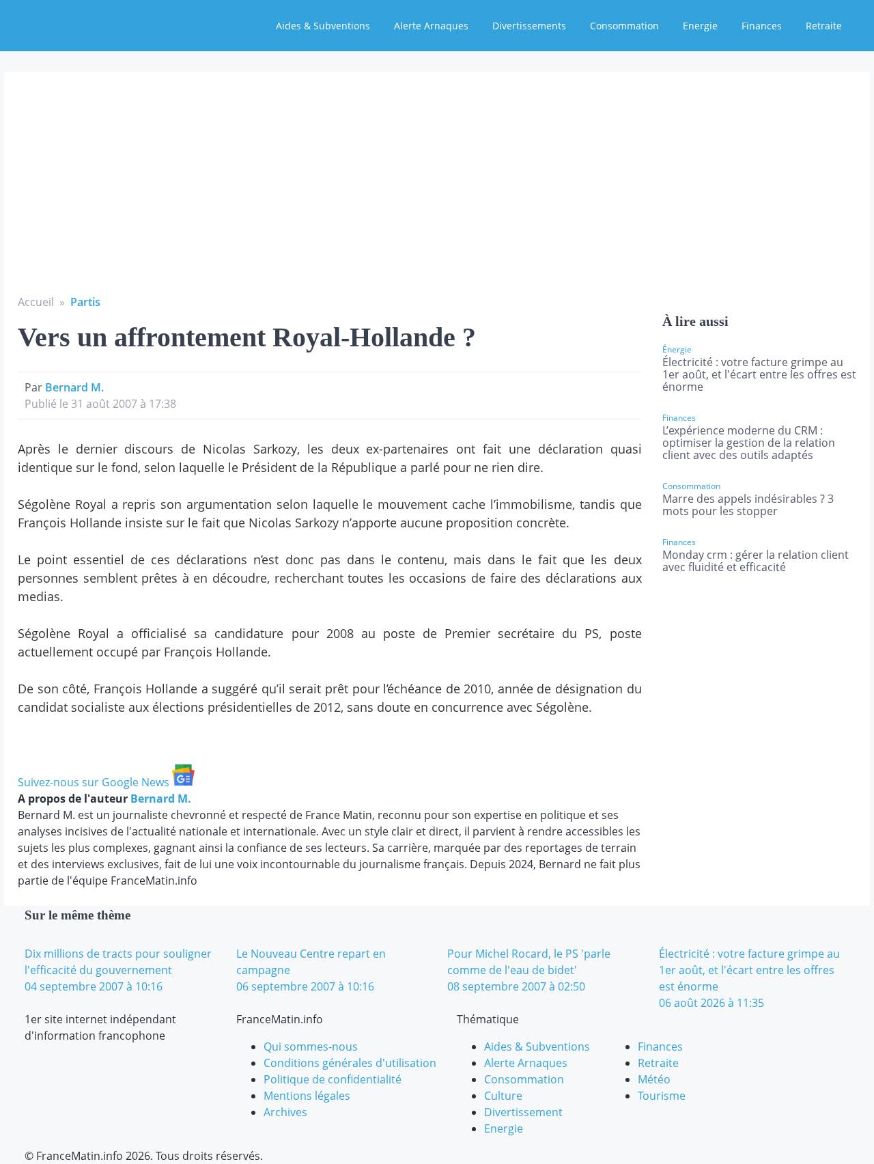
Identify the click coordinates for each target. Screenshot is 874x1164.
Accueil (36, 301)
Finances (762, 25)
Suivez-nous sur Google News (95, 782)
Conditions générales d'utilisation (350, 1062)
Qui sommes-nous (311, 1046)
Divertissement (523, 1112)
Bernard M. (74, 387)
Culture (503, 1095)
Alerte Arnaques (431, 25)
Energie (700, 25)
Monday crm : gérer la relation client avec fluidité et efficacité (755, 560)
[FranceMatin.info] (100, 24)
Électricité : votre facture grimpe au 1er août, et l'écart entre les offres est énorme (759, 374)
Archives (285, 1112)
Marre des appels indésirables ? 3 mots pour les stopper (748, 504)
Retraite (824, 25)
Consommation (624, 25)
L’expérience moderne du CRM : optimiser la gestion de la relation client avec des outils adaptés (748, 442)
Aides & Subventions (323, 25)
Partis (85, 301)
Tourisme (662, 1095)
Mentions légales (307, 1095)
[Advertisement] (437, 191)
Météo (654, 1079)
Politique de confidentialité (332, 1079)
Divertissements (529, 25)
